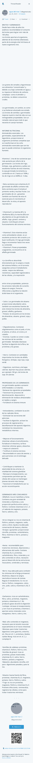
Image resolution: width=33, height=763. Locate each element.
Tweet (6, 19)
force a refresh (6, 758)
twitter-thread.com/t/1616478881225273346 (17, 748)
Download (24, 19)
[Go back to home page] (3, 4)
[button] (3, 19)
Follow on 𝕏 (17, 727)
